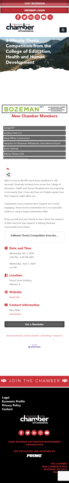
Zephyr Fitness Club (14, 152)
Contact (7, 409)
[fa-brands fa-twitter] (24, 17)
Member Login (34, 10)
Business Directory (15, 335)
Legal (5, 397)
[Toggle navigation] (63, 30)
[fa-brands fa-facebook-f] (18, 17)
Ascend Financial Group (16, 157)
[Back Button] (35, 169)
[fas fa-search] (50, 17)
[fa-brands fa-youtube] (44, 17)
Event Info (14, 297)
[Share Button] (8, 174)
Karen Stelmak (11, 147)
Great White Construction (17, 136)
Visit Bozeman (34, 3)
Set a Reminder (34, 324)
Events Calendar (32, 335)
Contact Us (57, 335)
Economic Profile (13, 401)
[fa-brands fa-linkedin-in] (31, 17)
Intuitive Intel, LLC (13, 131)
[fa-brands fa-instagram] (37, 17)
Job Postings (45, 335)
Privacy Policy (11, 405)
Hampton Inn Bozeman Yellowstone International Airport (32, 141)
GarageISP (9, 126)
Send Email (15, 313)
